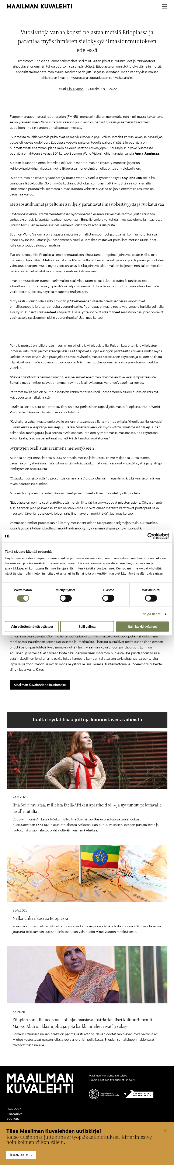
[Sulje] (166, 1131)
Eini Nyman (75, 89)
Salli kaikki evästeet (142, 626)
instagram (14, 1114)
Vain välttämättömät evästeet (32, 626)
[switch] (66, 598)
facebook (14, 1109)
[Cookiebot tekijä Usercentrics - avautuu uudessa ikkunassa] (150, 536)
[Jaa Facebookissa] (93, 107)
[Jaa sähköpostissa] (107, 107)
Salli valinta (87, 626)
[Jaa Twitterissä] (66, 107)
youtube (13, 1119)
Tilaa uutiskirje (19, 1155)
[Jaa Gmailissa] (80, 107)
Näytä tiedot (151, 613)
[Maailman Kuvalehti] (40, 1092)
